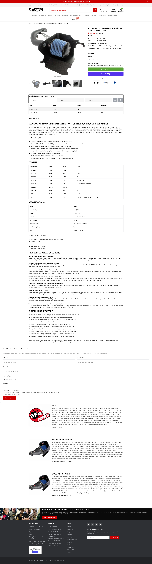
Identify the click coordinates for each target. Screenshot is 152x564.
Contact (99, 5)
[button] (113, 10)
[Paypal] (114, 83)
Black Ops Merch (118, 5)
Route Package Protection (36, 544)
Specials (75, 19)
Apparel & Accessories (54, 543)
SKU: (89, 38)
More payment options (105, 78)
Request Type (7, 376)
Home (29, 23)
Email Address (81, 358)
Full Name (5, 358)
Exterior (65, 16)
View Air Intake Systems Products (62, 461)
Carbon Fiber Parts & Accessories (54, 535)
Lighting (94, 16)
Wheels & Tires (112, 16)
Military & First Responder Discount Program (65, 510)
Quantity (90, 56)
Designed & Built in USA (35, 526)
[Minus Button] (89, 59)
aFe (98, 36)
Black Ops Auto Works (54, 529)
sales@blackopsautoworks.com (37, 5)
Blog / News (32, 532)
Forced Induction (75, 16)
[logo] (35, 10)
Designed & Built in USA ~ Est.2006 (59, 5)
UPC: (89, 41)
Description (33, 118)
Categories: (91, 48)
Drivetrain (42, 16)
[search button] (95, 10)
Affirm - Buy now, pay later (36, 541)
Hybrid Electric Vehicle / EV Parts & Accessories (56, 539)
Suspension (102, 16)
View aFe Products (57, 427)
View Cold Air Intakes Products (61, 495)
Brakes (34, 16)
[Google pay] (105, 83)
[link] (36, 84)
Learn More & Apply (49, 517)
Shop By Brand (107, 5)
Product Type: (92, 43)
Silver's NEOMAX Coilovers (56, 532)
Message (5, 383)
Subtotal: (90, 63)
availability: (91, 46)
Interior (86, 16)
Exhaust (57, 16)
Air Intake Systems (105, 48)
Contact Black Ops (34, 529)
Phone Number (7, 367)
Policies (92, 5)
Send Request (9, 398)
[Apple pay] (96, 83)
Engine (50, 16)
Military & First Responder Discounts (36, 538)
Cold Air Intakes (116, 48)
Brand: (90, 36)
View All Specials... (53, 546)
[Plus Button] (97, 59)
